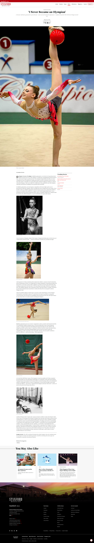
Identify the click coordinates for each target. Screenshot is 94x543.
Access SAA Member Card (14, 521)
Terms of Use (58, 530)
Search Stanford (40, 536)
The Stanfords (60, 524)
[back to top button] (91, 540)
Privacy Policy (52, 530)
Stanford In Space (61, 516)
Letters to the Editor (75, 510)
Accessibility (46, 530)
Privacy (28, 538)
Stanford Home (25, 536)
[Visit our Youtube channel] (16, 530)
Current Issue (46, 516)
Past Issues (46, 518)
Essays (65, 4)
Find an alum (12, 518)
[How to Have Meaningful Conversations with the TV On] (47, 460)
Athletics (18, 442)
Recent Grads (60, 520)
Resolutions (59, 510)
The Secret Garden (60, 182)
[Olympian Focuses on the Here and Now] (26, 460)
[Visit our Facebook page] (9, 530)
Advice (69, 4)
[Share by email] (47, 22)
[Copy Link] (49, 22)
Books (58, 526)
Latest (56, 4)
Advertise (73, 514)
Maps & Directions (32, 536)
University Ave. (60, 508)
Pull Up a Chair (60, 188)
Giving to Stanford (13, 524)
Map (10, 515)
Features (61, 4)
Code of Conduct (65, 530)
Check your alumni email (14, 520)
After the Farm (60, 518)
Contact (85, 4)
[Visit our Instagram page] (14, 530)
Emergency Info (47, 536)
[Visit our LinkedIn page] (11, 530)
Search (89, 4)
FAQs (72, 516)
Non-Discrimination (40, 538)
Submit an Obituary (75, 512)
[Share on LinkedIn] (45, 22)
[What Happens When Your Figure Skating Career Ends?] (67, 460)
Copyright (31, 538)
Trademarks (35, 538)
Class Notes (46, 520)
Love (58, 512)
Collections (74, 4)
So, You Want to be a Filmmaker (63, 176)
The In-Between (60, 185)
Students (59, 514)
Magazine (80, 4)
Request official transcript (15, 523)
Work (58, 522)
